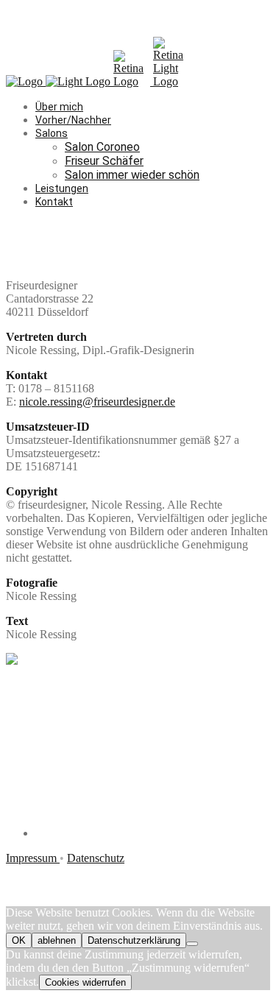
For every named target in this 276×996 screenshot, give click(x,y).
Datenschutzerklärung (134, 940)
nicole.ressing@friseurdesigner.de (97, 401)
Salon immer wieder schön (132, 175)
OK (19, 940)
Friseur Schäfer (104, 161)
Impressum (33, 858)
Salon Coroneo (102, 147)
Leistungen (61, 188)
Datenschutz (95, 858)
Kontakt (54, 202)
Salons (51, 133)
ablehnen (57, 940)
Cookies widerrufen (85, 982)
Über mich (59, 107)
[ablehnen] (192, 944)
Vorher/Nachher (73, 120)
